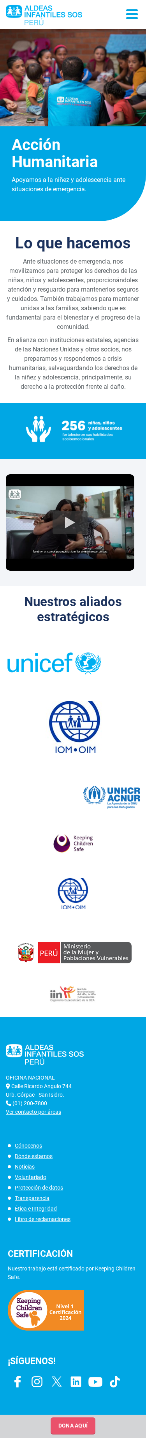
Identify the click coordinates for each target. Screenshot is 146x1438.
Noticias (25, 1167)
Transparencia (32, 1198)
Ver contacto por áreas (33, 1112)
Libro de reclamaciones (42, 1219)
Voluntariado (30, 1177)
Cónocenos (28, 1146)
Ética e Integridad (36, 1209)
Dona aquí (73, 1425)
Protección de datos (39, 1188)
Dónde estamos (34, 1156)
